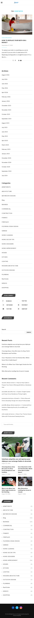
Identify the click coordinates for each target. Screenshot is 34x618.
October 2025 (6, 114)
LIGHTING (17, 572)
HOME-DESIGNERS (17, 556)
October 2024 (6, 167)
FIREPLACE (17, 537)
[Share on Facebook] (15, 60)
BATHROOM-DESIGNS (17, 514)
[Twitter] (17, 607)
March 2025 (5, 145)
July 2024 (4, 175)
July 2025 (4, 127)
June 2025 (5, 132)
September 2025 (6, 118)
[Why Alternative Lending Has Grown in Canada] (25, 481)
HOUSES (17, 564)
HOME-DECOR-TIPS (17, 552)
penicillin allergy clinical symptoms (11, 405)
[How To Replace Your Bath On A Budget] (17, 24)
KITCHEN (17, 568)
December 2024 (6, 158)
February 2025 (6, 149)
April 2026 (5, 92)
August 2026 (5, 75)
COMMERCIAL (17, 525)
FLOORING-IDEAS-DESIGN (17, 541)
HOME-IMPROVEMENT (17, 560)
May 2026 (5, 88)
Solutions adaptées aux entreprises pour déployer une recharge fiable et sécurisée (16, 460)
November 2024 (6, 162)
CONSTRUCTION (17, 529)
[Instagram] (21, 607)
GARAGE (17, 545)
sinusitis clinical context (8, 382)
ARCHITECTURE (17, 510)
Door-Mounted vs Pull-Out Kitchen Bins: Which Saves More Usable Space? (25, 469)
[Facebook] (13, 607)
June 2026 (5, 83)
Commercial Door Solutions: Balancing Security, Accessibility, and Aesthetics (16, 407)
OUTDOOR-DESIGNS (17, 579)
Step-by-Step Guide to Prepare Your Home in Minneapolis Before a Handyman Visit (16, 385)
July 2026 (4, 79)
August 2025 (5, 123)
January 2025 (6, 153)
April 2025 (5, 140)
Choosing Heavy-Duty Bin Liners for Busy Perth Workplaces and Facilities (8, 469)
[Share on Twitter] (16, 60)
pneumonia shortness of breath (10, 398)
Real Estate (17, 587)
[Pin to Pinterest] (18, 60)
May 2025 (5, 136)
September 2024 (6, 171)
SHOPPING (17, 595)
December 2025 (6, 105)
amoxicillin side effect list (8, 391)
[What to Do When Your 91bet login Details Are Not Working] (9, 481)
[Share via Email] (20, 60)
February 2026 (6, 97)
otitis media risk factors (8, 414)
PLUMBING (17, 583)
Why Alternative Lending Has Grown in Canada (15, 371)
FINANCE (17, 533)
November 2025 (6, 110)
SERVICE (17, 591)
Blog (17, 518)
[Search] (32, 2)
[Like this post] (13, 60)
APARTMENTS (17, 506)
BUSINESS (17, 521)
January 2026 (6, 101)
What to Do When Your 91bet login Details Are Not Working (9, 490)
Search (4, 329)
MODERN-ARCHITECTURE (17, 575)
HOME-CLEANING (17, 548)
